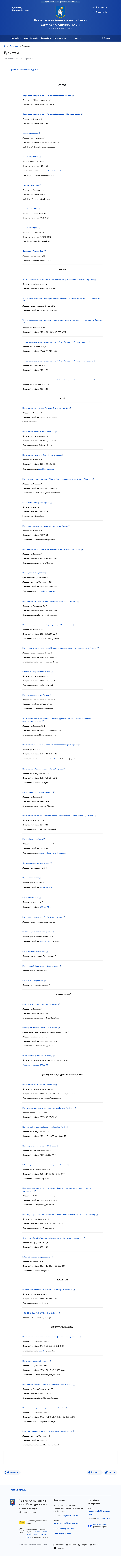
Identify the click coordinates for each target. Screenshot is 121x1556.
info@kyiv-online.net (46, 591)
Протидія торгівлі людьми (23, 69)
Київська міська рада (62, 1534)
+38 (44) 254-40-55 (70, 1516)
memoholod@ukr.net (46, 759)
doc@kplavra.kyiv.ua (46, 469)
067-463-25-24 (46, 887)
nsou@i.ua (42, 1351)
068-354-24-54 (46, 941)
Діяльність (46, 38)
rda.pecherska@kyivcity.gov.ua (66, 1523)
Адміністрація (31, 38)
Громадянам (60, 38)
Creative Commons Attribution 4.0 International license (37, 1534)
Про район (16, 38)
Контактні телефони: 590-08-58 (35, 1065)
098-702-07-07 (45, 907)
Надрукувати (13, 1472)
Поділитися (95, 1472)
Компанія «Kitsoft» (99, 1525)
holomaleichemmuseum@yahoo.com (53, 853)
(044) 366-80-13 (103, 1519)
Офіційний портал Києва (64, 1528)
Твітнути (111, 1472)
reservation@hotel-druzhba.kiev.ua (51, 171)
